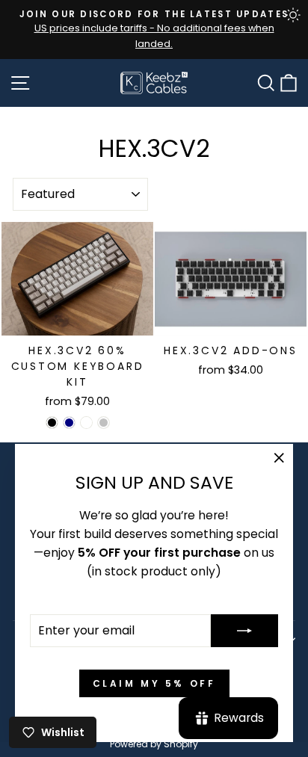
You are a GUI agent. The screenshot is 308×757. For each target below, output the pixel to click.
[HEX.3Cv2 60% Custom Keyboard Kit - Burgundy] (86, 422)
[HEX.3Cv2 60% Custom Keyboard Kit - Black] (52, 422)
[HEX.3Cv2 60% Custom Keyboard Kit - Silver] (103, 422)
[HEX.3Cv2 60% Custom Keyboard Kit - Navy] (69, 422)
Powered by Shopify (154, 744)
